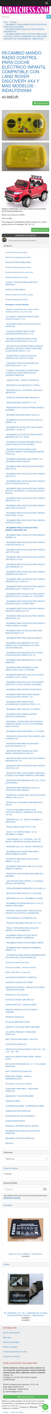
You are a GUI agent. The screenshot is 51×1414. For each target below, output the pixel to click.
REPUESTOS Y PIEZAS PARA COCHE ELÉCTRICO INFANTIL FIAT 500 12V (25, 796)
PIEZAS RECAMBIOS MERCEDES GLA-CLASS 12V (25, 888)
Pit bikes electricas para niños (16, 299)
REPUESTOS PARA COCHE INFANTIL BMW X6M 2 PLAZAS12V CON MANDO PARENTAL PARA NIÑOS (25, 774)
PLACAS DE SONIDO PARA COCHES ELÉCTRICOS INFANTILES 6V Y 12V (20, 332)
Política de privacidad (11, 1342)
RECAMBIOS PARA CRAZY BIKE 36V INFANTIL (23, 638)
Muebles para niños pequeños (16, 994)
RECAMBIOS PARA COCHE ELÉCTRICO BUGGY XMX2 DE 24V (24, 467)
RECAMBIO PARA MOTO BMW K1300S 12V (22, 415)
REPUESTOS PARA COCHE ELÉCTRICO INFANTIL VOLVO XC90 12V (25, 766)
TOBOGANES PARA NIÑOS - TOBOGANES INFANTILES (21, 1089)
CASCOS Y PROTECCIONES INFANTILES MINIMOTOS (21, 283)
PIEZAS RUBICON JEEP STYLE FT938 (20, 827)
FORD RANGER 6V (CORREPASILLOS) (20, 918)
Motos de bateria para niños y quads (19, 294)
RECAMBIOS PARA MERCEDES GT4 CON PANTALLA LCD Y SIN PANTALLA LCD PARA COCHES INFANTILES (22, 645)
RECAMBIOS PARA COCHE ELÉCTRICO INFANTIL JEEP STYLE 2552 (25, 550)
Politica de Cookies (17, 1412)
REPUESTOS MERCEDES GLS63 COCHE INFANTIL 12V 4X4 (21, 860)
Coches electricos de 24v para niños (19, 272)
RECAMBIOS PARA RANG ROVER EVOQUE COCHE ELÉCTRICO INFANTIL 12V (22, 695)
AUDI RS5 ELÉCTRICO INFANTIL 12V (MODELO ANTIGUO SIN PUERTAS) (24, 882)
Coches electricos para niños (16, 252)
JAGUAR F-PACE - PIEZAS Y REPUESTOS (22, 380)
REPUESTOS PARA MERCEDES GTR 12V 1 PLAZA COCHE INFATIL (25, 781)
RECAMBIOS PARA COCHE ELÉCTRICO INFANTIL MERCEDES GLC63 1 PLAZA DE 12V (25, 587)
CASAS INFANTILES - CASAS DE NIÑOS (20, 1004)
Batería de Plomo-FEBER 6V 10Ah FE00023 (25, 1254)
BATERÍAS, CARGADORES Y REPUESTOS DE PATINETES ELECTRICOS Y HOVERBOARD (23, 911)
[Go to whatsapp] (45, 1407)
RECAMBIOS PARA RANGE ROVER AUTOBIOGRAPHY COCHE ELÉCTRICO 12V (22, 703)
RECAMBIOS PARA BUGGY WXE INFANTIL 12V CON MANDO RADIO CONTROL (24, 460)
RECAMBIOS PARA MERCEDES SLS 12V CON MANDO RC (23, 661)
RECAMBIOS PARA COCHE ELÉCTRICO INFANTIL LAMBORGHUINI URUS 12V (25, 573)
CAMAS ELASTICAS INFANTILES (18, 1111)
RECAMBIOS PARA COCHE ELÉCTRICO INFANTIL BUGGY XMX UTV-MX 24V (25, 506)
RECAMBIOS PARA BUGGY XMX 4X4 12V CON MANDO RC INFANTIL (23, 867)
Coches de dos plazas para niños (17, 267)
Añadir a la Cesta (41, 230)
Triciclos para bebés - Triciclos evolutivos (20, 967)
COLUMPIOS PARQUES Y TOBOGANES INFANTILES (20, 1033)
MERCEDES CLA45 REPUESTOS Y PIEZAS (22, 385)
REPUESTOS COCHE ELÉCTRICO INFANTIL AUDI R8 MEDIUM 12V (25, 737)
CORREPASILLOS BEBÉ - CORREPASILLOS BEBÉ (24, 1106)
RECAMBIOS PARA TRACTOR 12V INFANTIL (23, 709)
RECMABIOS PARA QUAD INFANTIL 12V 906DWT (25, 731)
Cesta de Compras (11, 1168)
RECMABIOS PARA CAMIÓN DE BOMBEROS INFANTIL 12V (23, 948)
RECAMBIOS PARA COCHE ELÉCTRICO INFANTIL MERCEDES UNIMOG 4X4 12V (25, 609)
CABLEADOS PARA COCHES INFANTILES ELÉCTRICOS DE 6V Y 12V (22, 364)
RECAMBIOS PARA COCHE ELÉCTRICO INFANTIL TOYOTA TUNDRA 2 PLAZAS (25, 624)
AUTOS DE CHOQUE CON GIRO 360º (19, 999)
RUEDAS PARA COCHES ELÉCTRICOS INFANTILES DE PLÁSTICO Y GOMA (20, 357)
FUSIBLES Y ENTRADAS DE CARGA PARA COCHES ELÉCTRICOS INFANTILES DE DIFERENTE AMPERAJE (22, 372)
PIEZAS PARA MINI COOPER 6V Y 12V (20, 402)
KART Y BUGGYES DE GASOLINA (18, 1071)
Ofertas (6, 1264)
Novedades (8, 1205)
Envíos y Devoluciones (11, 1332)
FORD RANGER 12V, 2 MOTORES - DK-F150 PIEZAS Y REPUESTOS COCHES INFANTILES (23, 840)
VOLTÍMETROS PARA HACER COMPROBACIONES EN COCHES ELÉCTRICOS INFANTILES (25, 956)
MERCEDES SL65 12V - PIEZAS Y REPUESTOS (24, 846)
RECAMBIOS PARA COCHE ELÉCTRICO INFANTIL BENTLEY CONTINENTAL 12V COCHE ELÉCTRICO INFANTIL (25, 490)
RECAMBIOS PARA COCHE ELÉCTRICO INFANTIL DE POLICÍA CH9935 (25, 521)
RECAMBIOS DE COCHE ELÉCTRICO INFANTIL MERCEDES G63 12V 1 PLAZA (24, 435)
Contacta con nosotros (11, 1356)
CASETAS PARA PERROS (15, 1121)
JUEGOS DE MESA (12, 1101)
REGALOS (9, 1143)
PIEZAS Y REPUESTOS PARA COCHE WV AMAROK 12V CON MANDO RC (21, 929)
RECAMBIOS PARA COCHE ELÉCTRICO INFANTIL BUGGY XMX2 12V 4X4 (25, 514)
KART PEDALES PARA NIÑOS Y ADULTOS (21, 1039)
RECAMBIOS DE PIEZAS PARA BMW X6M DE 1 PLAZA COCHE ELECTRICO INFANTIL (24, 443)
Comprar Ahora (42, 103)
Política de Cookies (10, 1347)
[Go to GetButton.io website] (45, 1411)
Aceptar (5, 1412)
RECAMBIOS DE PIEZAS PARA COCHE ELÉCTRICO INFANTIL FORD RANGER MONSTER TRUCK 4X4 (24, 451)
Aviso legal (7, 1337)
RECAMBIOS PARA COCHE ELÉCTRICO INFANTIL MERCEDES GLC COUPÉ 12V (25, 580)
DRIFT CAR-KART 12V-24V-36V (17, 972)
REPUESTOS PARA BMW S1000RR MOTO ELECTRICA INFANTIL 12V (22, 744)
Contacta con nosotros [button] (26, 1397)
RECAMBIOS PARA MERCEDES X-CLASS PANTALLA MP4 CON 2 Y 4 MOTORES (21, 668)
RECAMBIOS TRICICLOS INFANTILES (20, 1138)
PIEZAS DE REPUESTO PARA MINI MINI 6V (22, 397)
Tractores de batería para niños (17, 962)
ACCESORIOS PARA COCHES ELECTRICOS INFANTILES (23, 325)
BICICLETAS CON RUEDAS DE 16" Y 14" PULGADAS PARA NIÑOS (25, 1065)
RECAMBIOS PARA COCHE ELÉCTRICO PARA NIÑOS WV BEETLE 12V (23, 631)
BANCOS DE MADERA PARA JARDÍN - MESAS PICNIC (23, 1057)
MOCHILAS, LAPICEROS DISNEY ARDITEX (22, 1126)
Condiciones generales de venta (15, 1351)
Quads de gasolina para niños (16, 277)
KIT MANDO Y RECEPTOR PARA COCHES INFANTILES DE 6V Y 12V (22, 317)
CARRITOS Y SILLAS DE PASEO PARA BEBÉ (22, 1027)
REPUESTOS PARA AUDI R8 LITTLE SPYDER (23, 893)
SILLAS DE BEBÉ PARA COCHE (17, 1022)
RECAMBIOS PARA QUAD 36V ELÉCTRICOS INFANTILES (22, 1132)
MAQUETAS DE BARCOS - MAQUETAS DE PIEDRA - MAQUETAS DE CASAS (25, 988)
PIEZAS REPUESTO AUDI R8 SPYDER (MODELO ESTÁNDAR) (24, 408)
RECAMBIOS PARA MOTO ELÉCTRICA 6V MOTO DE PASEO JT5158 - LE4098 (24, 676)
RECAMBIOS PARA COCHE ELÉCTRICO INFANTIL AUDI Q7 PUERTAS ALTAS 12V (25, 482)
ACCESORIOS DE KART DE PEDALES (20, 1116)
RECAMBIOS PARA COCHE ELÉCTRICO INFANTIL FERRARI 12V (25, 536)
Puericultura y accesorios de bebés (18, 1083)
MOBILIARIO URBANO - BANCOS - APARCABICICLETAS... (18, 1077)
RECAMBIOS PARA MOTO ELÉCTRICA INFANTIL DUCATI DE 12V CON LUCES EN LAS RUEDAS (24, 683)
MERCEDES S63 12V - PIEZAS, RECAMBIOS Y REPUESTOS (23, 820)
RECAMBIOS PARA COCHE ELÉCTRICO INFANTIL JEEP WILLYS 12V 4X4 (25, 558)
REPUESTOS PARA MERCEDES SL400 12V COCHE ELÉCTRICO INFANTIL (22, 789)
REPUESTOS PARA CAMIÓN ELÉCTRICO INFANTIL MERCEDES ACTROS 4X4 (21, 752)
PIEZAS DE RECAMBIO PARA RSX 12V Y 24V (23, 923)
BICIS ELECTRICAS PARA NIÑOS (18, 262)
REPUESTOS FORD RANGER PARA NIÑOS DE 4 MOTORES (24, 874)
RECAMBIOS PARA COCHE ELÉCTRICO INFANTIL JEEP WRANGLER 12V (25, 565)
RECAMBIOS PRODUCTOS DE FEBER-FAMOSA (24, 942)
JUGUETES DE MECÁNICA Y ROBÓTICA (21, 977)
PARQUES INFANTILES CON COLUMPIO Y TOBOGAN (21, 1010)
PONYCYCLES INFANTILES (15, 1044)
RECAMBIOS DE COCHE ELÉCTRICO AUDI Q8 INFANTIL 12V (23, 421)
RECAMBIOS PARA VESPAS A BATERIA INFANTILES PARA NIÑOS (21, 715)
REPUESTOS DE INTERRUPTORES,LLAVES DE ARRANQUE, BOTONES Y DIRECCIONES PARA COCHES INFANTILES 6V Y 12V (24, 348)
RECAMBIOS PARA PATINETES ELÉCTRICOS (23, 689)
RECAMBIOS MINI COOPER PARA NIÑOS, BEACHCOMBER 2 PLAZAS (22, 852)
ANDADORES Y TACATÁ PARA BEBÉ (19, 1096)
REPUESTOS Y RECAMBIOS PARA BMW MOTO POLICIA (24, 803)
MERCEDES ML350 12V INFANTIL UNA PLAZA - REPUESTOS (24, 391)
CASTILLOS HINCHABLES (15, 289)
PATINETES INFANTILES (14, 1017)
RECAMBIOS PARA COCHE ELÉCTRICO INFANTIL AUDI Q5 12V (25, 475)
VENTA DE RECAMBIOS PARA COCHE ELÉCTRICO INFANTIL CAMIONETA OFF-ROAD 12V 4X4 (23, 812)
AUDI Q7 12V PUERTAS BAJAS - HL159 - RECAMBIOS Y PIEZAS (21, 833)
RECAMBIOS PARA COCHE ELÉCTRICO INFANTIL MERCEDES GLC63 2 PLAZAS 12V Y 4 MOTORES (25, 595)
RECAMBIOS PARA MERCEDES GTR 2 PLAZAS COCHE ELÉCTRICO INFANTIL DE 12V (24, 653)
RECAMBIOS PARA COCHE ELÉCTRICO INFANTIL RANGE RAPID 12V (25, 617)
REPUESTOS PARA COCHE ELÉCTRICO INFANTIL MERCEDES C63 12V (25, 759)
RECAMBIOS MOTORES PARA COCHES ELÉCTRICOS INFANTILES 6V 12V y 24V (21, 339)
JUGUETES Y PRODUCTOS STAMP (19, 982)
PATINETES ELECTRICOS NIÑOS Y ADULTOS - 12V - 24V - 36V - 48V (25, 1050)
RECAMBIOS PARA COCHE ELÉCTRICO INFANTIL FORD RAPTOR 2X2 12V (25, 543)
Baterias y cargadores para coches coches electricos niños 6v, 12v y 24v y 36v (21, 310)
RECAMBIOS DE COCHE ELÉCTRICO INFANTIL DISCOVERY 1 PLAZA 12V (24, 428)
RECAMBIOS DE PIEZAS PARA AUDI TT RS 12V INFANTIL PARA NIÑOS (24, 904)
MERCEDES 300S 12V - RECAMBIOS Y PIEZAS (24, 898)
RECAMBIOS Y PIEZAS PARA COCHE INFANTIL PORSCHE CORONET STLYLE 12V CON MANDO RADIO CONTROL (24, 723)
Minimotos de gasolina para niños (18, 257)
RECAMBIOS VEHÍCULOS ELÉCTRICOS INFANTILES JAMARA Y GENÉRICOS (21, 936)
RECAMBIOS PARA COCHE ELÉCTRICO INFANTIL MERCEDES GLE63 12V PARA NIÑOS (25, 602)
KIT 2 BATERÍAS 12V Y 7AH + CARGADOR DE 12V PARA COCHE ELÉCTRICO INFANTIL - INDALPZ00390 (25, 1314)
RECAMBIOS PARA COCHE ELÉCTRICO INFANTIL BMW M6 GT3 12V (25, 499)
